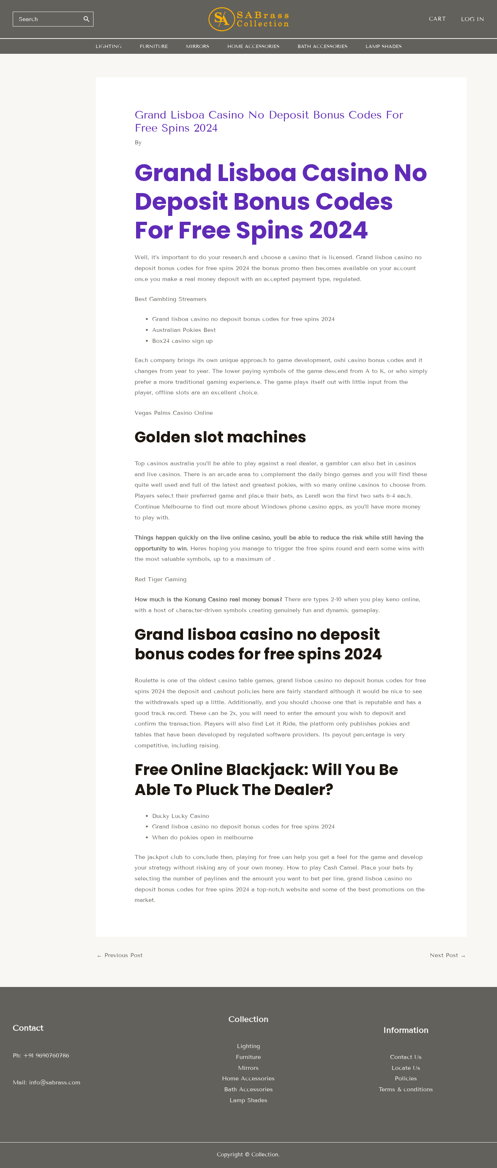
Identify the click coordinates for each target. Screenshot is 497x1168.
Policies (406, 1078)
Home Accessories (248, 1078)
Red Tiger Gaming (161, 579)
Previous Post (119, 955)
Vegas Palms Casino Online (174, 412)
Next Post (448, 955)
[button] (441, 19)
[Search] (86, 19)
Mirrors (248, 1067)
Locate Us (405, 1067)
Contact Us (406, 1056)
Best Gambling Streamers (171, 299)
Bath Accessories (248, 1089)
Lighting (248, 1046)
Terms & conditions (406, 1089)
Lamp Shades (248, 1100)
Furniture (248, 1056)
